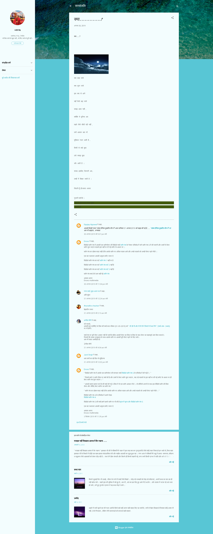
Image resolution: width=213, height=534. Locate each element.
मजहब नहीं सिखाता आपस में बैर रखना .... (90, 441)
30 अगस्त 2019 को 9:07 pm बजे (95, 234)
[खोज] (177, 6)
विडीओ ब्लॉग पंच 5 (128, 373)
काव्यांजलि (80, 6)
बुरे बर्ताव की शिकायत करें (11, 78)
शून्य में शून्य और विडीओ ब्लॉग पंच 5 (131, 402)
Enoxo (86, 241)
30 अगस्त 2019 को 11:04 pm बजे (96, 284)
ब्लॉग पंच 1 (103, 260)
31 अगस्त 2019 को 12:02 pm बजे (96, 362)
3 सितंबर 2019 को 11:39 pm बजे (95, 416)
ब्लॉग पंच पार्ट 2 (105, 265)
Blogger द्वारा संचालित (125, 527)
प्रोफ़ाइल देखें (17, 43)
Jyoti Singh (88, 355)
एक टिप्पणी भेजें (82, 422)
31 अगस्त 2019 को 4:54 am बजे (95, 348)
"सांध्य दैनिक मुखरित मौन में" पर (160, 228)
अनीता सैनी (88, 320)
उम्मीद (76, 498)
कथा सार (77, 469)
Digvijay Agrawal (90, 224)
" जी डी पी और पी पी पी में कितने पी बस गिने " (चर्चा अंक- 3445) (149, 326)
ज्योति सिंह (17, 30)
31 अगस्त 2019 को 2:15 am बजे (95, 313)
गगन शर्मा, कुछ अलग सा (92, 291)
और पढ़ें (171, 462)
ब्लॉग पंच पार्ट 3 (105, 269)
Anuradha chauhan (91, 306)
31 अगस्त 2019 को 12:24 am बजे (96, 299)
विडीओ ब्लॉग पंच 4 (90, 397)
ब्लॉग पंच (123, 245)
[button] (172, 18)
